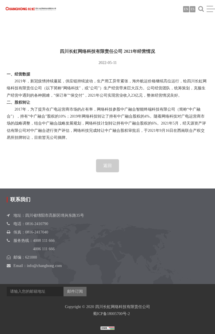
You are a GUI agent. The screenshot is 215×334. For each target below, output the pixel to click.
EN (186, 9)
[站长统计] (107, 328)
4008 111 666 (44, 240)
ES (193, 9)
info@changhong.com (44, 266)
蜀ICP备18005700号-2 (111, 314)
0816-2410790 (36, 224)
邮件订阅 (75, 291)
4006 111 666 (44, 249)
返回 (107, 165)
